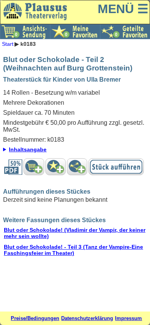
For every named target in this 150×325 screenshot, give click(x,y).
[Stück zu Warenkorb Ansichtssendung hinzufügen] (33, 166)
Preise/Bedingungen (35, 318)
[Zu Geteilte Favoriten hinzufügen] (77, 166)
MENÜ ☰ (123, 9)
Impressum (128, 318)
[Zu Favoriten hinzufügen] (55, 166)
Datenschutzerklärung (87, 318)
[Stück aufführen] (116, 166)
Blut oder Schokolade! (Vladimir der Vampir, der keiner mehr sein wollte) (74, 233)
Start (7, 44)
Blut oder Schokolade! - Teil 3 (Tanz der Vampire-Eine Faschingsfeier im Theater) (73, 250)
